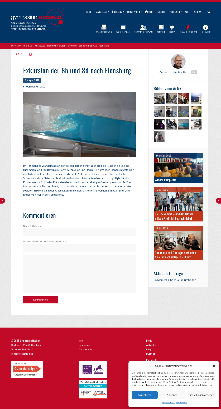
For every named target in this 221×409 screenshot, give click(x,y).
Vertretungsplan (143, 32)
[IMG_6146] (196, 112)
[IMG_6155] (183, 99)
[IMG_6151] (171, 112)
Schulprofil (133, 11)
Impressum (181, 402)
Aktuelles (101, 11)
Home (88, 11)
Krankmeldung (104, 32)
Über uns (117, 11)
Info (194, 72)
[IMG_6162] (171, 99)
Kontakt (198, 11)
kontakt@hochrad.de (22, 353)
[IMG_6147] (183, 112)
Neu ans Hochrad (188, 32)
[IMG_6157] (196, 99)
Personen (175, 11)
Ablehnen (172, 395)
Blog (148, 349)
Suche (207, 12)
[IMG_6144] (159, 125)
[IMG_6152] (159, 112)
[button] (214, 365)
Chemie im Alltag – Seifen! (2, 201)
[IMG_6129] (159, 137)
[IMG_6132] (196, 125)
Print (30, 54)
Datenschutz (168, 402)
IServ (172, 32)
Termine (161, 32)
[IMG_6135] (171, 125)
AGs (187, 11)
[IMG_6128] (159, 99)
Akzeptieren (144, 395)
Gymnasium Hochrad (21, 46)
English (206, 32)
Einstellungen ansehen (201, 395)
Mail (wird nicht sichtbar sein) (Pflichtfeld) (45, 241)
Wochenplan (123, 32)
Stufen (161, 11)
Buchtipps (151, 353)
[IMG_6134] (183, 125)
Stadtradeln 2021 (218, 201)
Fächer (148, 11)
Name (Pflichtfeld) (32, 226)
